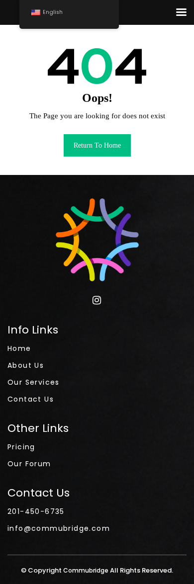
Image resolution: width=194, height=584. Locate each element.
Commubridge (86, 570)
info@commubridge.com (58, 528)
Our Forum (29, 464)
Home (19, 348)
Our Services (33, 382)
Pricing (21, 447)
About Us (25, 365)
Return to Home (97, 145)
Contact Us (30, 399)
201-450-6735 (36, 511)
